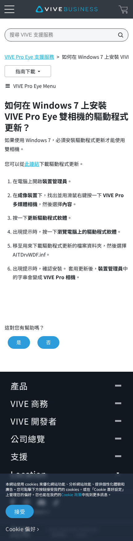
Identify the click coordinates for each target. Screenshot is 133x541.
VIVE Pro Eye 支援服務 (29, 56)
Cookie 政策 (71, 494)
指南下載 (25, 71)
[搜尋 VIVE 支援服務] (118, 35)
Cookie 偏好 (21, 529)
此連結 (31, 164)
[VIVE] (66, 9)
